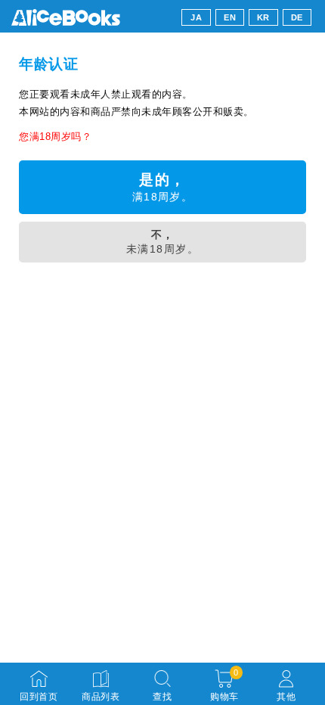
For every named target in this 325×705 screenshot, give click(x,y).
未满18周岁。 (162, 241)
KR (263, 17)
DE (297, 17)
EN (230, 17)
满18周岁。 (162, 187)
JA (196, 17)
